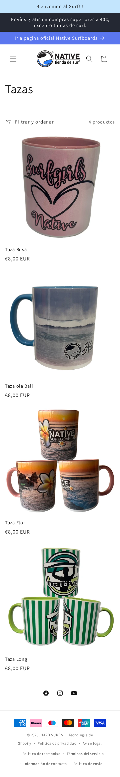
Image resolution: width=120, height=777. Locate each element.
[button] (13, 58)
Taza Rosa (16, 249)
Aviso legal (92, 743)
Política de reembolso (41, 753)
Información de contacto (45, 763)
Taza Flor (15, 523)
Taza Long (16, 659)
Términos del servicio (85, 753)
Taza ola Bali (19, 386)
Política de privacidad (57, 743)
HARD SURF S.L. (54, 735)
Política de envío (88, 763)
